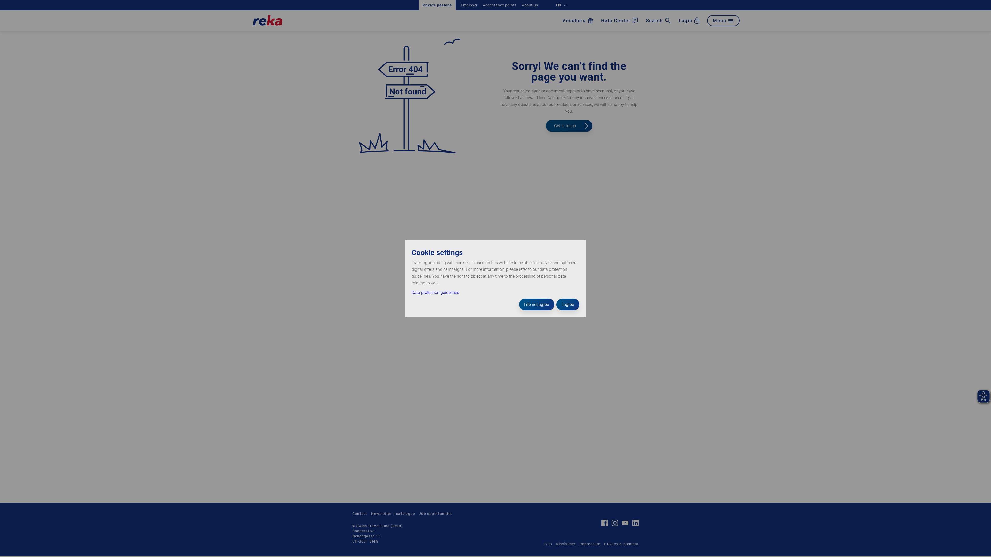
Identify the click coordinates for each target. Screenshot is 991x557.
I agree (568, 304)
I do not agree (536, 304)
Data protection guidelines (435, 292)
